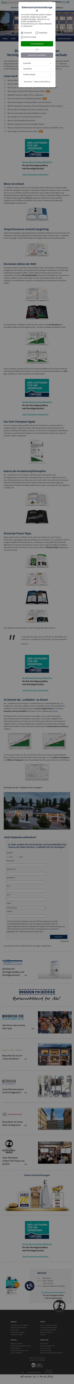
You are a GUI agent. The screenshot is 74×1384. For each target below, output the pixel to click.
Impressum (28, 82)
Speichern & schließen (37, 55)
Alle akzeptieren (37, 44)
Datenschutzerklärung (42, 82)
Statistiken (43, 33)
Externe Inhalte (30, 37)
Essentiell (28, 33)
